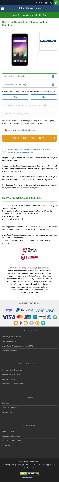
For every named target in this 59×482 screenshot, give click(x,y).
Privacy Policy (8, 412)
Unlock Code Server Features (14, 384)
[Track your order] (51, 2)
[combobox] (29, 105)
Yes (15, 97)
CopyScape (50, 464)
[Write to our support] (46, 2)
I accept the (20, 130)
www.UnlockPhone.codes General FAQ (17, 346)
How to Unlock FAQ (10, 350)
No (43, 97)
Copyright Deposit (24, 464)
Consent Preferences (29, 477)
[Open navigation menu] (2, 9)
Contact (5, 403)
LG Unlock (6, 445)
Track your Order (9, 341)
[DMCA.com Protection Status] (29, 474)
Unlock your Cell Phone (11, 337)
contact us (27, 187)
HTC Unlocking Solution (11, 440)
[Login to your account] (56, 2)
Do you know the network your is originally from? (29, 91)
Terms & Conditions (26, 130)
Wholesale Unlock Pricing (12, 374)
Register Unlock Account (12, 370)
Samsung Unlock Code (11, 436)
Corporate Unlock (9, 379)
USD (38, 2)
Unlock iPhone (8, 431)
